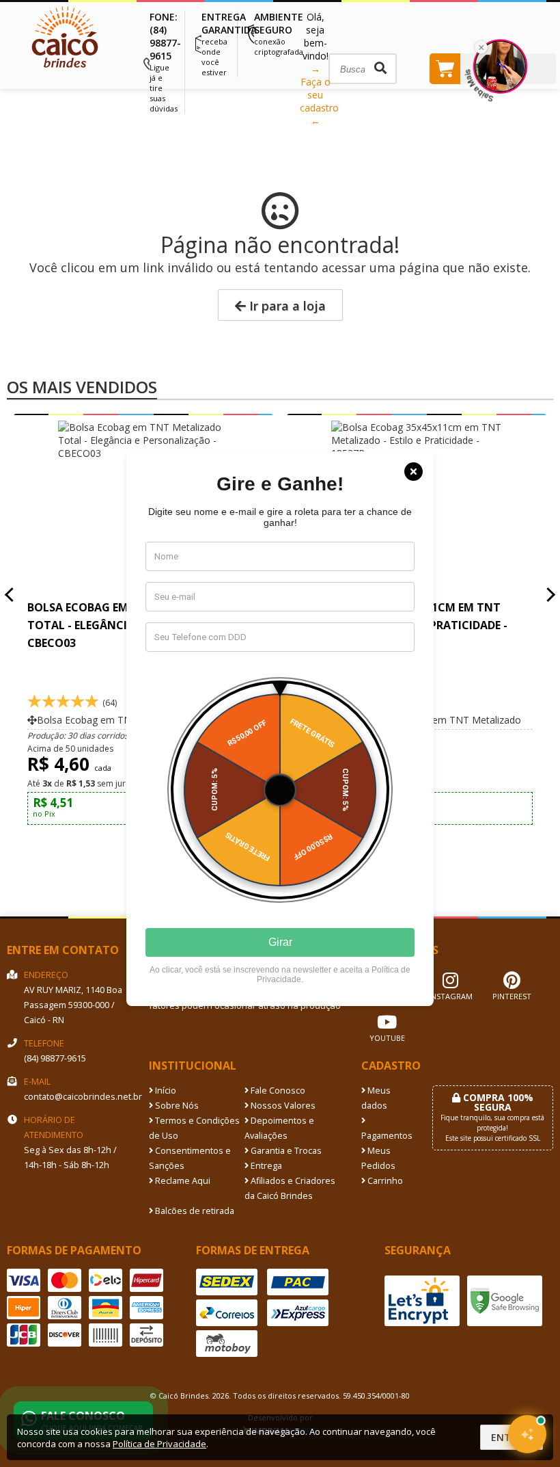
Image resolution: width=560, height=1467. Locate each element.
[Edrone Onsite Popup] (280, 733)
